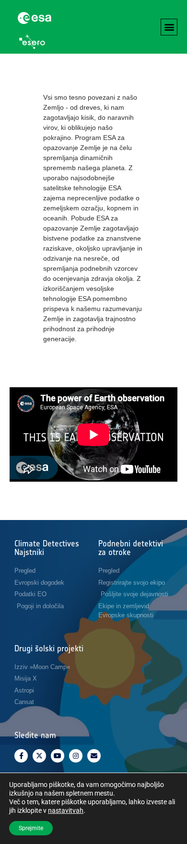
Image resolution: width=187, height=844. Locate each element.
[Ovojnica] (94, 756)
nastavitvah (65, 810)
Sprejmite (31, 828)
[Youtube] (57, 756)
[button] (169, 27)
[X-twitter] (39, 756)
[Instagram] (75, 756)
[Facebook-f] (21, 756)
